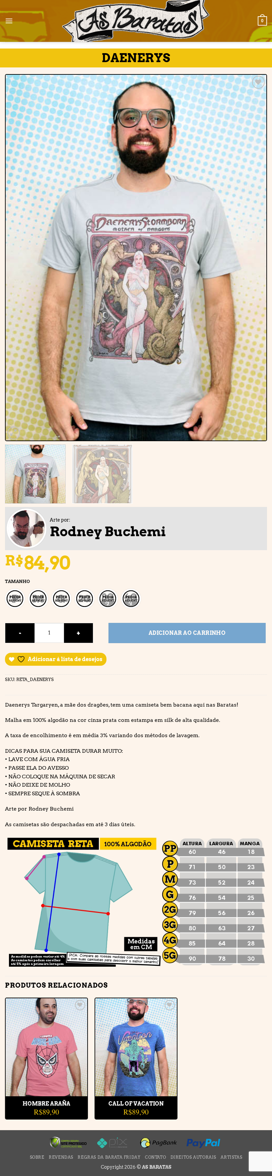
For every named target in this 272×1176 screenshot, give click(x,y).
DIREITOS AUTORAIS (193, 1157)
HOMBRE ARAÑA (46, 1104)
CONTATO (155, 1157)
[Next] (253, 257)
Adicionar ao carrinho (187, 633)
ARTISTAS (231, 1157)
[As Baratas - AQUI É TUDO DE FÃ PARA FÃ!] (136, 21)
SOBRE (37, 1157)
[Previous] (19, 257)
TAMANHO (17, 581)
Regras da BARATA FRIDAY (109, 1157)
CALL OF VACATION (136, 1104)
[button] (9, 21)
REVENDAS (61, 1157)
